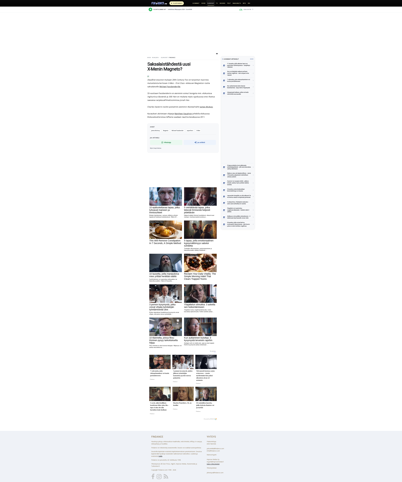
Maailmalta (237, 3)
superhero (190, 130)
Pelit (229, 3)
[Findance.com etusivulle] (159, 3)
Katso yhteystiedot (213, 464)
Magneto (165, 130)
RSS (249, 3)
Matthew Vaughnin (183, 113)
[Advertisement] (238, 129)
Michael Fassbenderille (169, 86)
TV (217, 3)
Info (244, 3)
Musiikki (222, 3)
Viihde (203, 3)
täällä (160, 456)
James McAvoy (206, 107)
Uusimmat (196, 3)
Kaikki (251, 59)
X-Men (198, 130)
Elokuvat (210, 3)
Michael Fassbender (178, 130)
